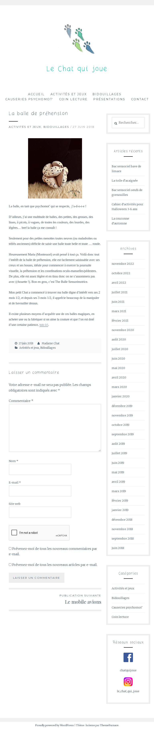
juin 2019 (118, 463)
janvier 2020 (121, 396)
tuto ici (44, 324)
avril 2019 (118, 482)
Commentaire (21, 401)
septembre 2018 (123, 538)
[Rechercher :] (128, 123)
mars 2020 (119, 387)
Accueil (36, 94)
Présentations (109, 99)
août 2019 (118, 444)
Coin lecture (73, 99)
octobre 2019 (120, 425)
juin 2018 (118, 548)
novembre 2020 (123, 330)
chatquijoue (128, 670)
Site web (14, 504)
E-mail (15, 482)
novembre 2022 (123, 264)
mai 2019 (118, 472)
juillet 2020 (120, 349)
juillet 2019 (119, 453)
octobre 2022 (121, 273)
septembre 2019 (123, 434)
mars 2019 (119, 491)
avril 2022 (119, 282)
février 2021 (120, 320)
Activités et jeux (69, 94)
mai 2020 (118, 368)
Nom (13, 461)
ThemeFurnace (109, 725)
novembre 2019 (122, 415)
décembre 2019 (122, 406)
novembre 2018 (122, 529)
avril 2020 (119, 377)
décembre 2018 (122, 519)
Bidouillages (106, 94)
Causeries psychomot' (127, 607)
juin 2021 (118, 302)
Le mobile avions (80, 599)
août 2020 (119, 339)
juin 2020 (118, 358)
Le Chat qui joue (77, 69)
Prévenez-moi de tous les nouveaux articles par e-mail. (54, 565)
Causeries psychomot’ (29, 99)
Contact (140, 99)
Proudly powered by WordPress (54, 725)
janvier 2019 (120, 510)
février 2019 (120, 500)
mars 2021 (119, 311)
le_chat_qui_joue (128, 691)
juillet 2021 (119, 292)
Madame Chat (51, 343)
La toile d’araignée (125, 180)
